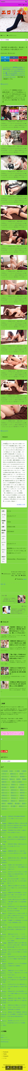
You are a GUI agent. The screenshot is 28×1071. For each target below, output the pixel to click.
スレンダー (19, 573)
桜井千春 (22, 792)
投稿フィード (4, 1037)
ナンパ (24, 573)
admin (25, 579)
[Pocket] (14, 60)
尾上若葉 (4, 787)
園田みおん (4, 779)
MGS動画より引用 (21, 504)
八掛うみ (4, 773)
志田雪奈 (12, 787)
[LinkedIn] (5, 60)
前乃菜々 (22, 773)
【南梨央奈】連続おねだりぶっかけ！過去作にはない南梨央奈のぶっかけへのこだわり (18, 643)
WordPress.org (4, 1041)
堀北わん (12, 779)
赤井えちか (4, 806)
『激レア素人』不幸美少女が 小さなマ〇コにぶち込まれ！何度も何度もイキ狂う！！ (18, 656)
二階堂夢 (24, 771)
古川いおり (4, 776)
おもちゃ (14, 573)
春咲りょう (4, 790)
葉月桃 (24, 575)
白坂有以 (22, 798)
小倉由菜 (22, 784)
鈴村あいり (21, 806)
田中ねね (13, 798)
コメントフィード (5, 1039)
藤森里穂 (10, 803)
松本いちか (4, 792)
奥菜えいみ (4, 784)
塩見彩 (18, 779)
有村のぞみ (13, 790)
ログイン (3, 1035)
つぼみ (11, 771)
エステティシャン (12, 35)
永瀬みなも (4, 795)
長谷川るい (4, 809)
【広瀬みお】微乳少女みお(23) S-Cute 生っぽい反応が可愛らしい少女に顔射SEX (18, 684)
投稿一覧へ (3, 584)
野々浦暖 (13, 806)
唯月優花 (22, 776)
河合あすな (13, 795)
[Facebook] (14, 57)
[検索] (26, 1)
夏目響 (24, 779)
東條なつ (22, 790)
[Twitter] (5, 57)
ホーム (3, 35)
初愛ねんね (13, 773)
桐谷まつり (13, 792)
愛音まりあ (21, 787)
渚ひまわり (4, 798)
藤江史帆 (17, 803)
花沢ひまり (21, 800)
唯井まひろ (13, 776)
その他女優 (4, 771)
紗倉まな (13, 800)
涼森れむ (22, 795)
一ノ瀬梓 (17, 771)
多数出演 (4, 782)
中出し (12, 575)
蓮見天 (3, 803)
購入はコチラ (4, 84)
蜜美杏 (23, 803)
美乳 (16, 575)
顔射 (19, 575)
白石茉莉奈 (4, 800)
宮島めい (13, 784)
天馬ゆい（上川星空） (17, 782)
